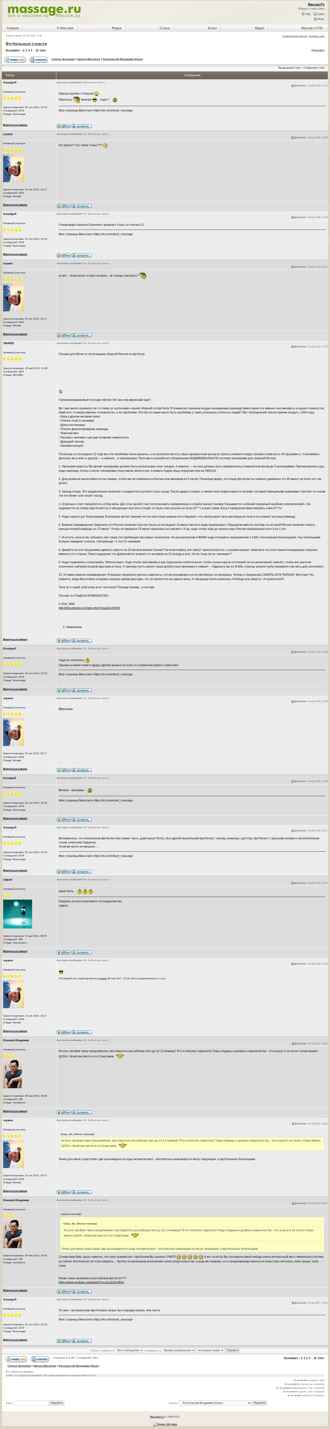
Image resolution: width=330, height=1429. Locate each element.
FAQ (307, 14)
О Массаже (65, 28)
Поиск (320, 14)
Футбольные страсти (26, 44)
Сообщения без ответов (294, 36)
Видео (259, 28)
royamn (103, 978)
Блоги (212, 28)
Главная (13, 28)
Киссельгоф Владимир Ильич (123, 59)
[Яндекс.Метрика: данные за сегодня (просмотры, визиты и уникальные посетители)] (165, 1424)
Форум (117, 28)
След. (43, 50)
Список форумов (63, 59)
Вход (320, 18)
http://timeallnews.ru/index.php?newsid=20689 (89, 608)
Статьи (165, 28)
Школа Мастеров (89, 59)
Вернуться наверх (15, 124)
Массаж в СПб (312, 28)
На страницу (13, 50)
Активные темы (316, 36)
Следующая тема (313, 67)
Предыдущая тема (289, 67)
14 (37, 50)
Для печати (317, 50)
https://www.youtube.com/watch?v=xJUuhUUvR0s (91, 1282)
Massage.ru (157, 1416)
